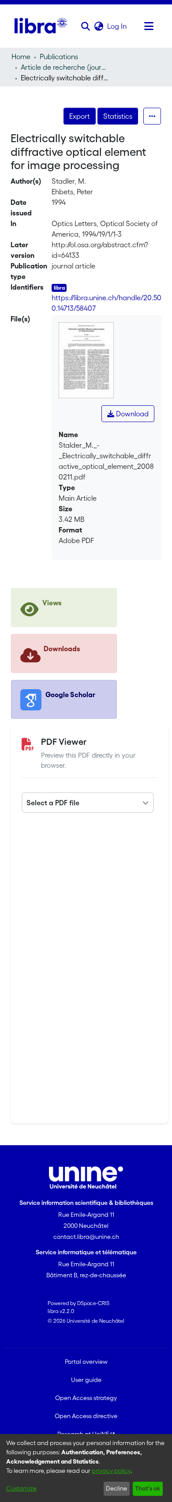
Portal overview (86, 1361)
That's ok (147, 1488)
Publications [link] (59, 56)
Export (79, 116)
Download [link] (131, 414)
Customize (21, 1488)
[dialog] (86, 1468)
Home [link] (20, 56)
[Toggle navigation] (148, 26)
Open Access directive (86, 1415)
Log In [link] (117, 26)
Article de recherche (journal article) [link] (65, 67)
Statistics (117, 116)
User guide (86, 1379)
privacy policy (111, 1470)
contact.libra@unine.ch (86, 1236)
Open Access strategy (86, 1397)
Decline (116, 1488)
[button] (85, 26)
